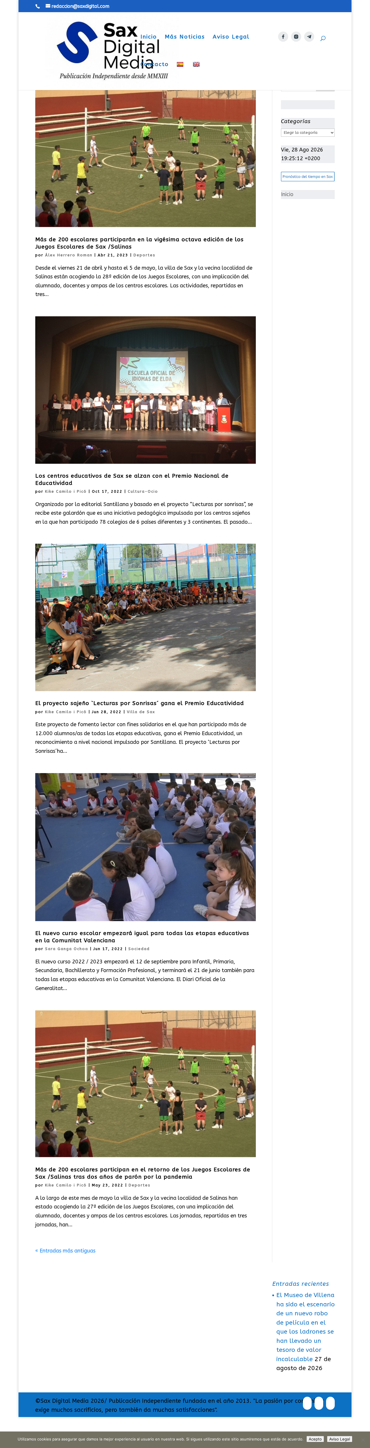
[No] (363, 1440)
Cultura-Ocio (143, 491)
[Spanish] (181, 75)
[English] (197, 75)
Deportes (145, 255)
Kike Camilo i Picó (66, 491)
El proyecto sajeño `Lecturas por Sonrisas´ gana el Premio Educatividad (139, 703)
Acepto (315, 1439)
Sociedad (139, 949)
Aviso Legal (231, 37)
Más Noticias (185, 37)
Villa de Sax (141, 712)
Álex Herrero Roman (68, 255)
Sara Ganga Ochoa (66, 949)
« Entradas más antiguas (65, 1251)
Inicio (148, 37)
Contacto (154, 64)
